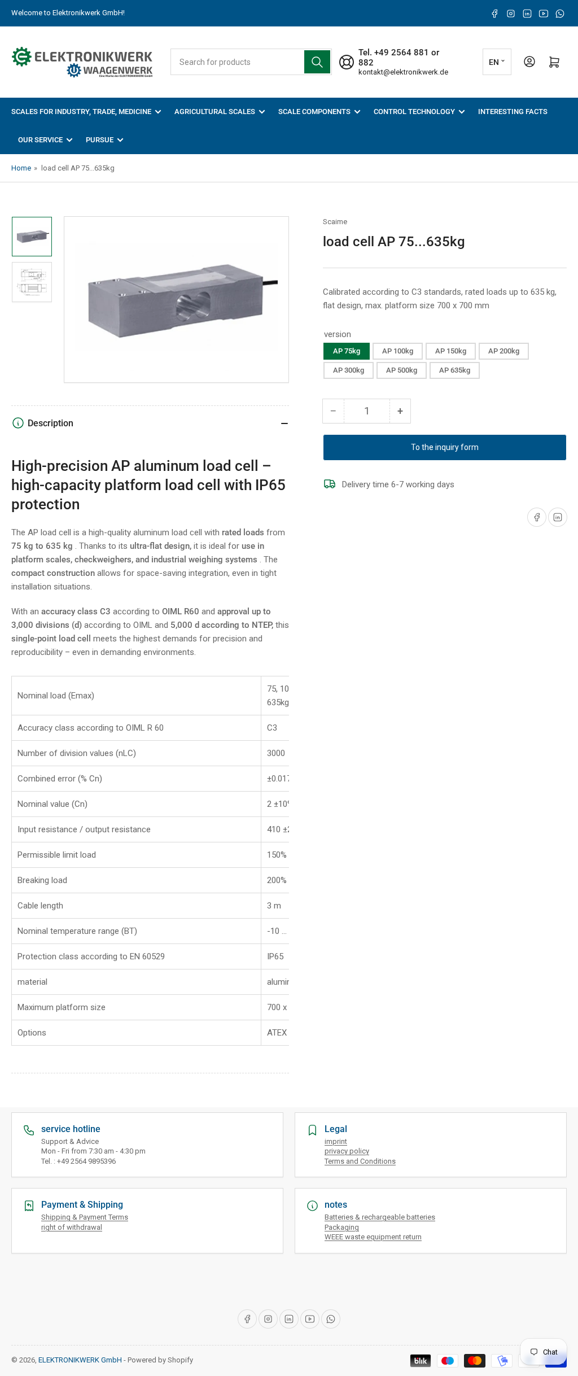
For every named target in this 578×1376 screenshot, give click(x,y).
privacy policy (347, 1151)
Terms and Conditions (360, 1161)
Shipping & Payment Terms (84, 1217)
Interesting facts (513, 111)
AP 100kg (397, 351)
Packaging (342, 1227)
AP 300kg (348, 370)
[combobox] (251, 62)
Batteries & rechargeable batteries (380, 1217)
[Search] (317, 62)
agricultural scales (214, 111)
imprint (336, 1141)
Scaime (335, 221)
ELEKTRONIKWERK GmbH (80, 1360)
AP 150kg (450, 351)
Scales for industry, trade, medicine (81, 111)
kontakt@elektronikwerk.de (403, 72)
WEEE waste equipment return (373, 1237)
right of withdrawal (71, 1227)
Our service (40, 140)
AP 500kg (401, 370)
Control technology (414, 111)
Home (21, 168)
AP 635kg (454, 370)
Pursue (99, 140)
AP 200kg (503, 351)
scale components (314, 111)
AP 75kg (346, 351)
